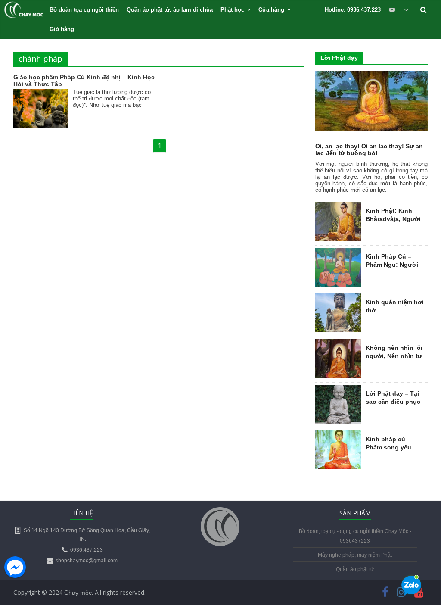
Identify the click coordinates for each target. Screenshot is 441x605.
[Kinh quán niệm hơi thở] (338, 298)
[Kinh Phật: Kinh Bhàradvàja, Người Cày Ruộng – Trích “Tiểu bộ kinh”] (338, 206)
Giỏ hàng (62, 29)
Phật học (232, 9)
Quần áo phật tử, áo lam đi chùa (170, 9)
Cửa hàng (271, 9)
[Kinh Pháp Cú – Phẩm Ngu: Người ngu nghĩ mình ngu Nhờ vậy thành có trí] (338, 252)
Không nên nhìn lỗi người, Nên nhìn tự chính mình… (394, 356)
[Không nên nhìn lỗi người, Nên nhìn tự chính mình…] (338, 343)
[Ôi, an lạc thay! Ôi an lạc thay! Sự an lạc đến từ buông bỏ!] (371, 75)
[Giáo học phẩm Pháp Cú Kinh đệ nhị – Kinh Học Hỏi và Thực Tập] (40, 94)
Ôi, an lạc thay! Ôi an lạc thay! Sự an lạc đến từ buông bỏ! (369, 149)
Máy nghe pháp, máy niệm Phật (355, 555)
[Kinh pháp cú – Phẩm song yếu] (338, 435)
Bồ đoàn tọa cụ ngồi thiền (84, 9)
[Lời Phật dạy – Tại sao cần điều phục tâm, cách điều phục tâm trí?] (338, 389)
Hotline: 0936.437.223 (353, 9)
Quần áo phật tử (355, 569)
